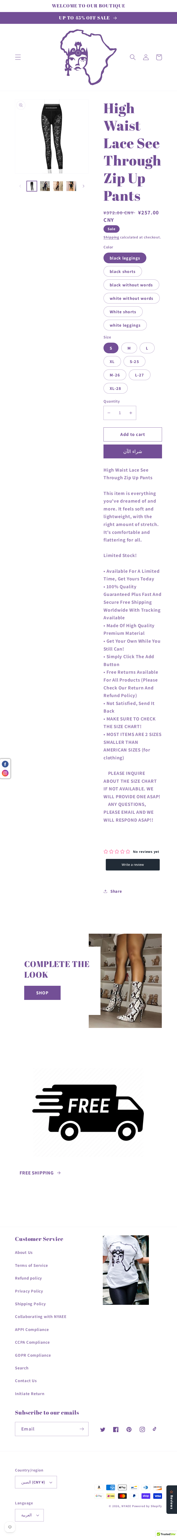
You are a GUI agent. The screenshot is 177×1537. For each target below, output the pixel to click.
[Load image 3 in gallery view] (58, 186)
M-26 (115, 375)
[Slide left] (20, 186)
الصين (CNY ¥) (33, 1482)
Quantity (111, 401)
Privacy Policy (29, 1291)
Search (22, 1368)
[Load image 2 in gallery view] (45, 186)
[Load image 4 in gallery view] (71, 186)
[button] (17, 57)
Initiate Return (29, 1393)
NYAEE (126, 1506)
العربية (26, 1515)
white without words (131, 298)
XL (112, 361)
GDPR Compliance (33, 1355)
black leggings (125, 258)
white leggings (125, 325)
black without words (131, 285)
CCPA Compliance (32, 1342)
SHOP (42, 993)
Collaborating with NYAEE (41, 1316)
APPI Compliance (32, 1329)
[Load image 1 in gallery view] (32, 186)
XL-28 (115, 388)
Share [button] (116, 891)
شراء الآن (132, 451)
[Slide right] (83, 186)
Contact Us (26, 1380)
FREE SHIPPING (37, 1173)
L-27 (139, 375)
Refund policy (28, 1278)
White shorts (123, 311)
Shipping (111, 237)
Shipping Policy (30, 1303)
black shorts (123, 271)
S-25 (134, 361)
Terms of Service (31, 1265)
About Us (24, 1252)
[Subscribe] (81, 1429)
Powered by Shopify (147, 1506)
